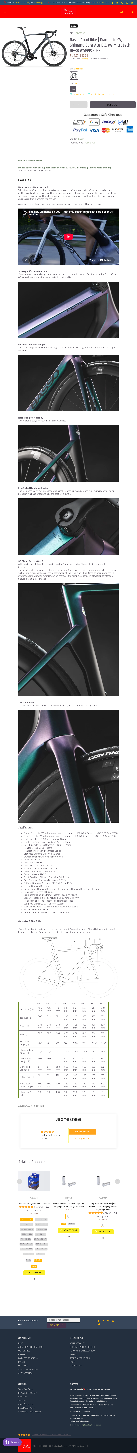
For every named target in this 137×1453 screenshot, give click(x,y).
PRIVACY (73, 1354)
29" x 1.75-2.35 (41, 1244)
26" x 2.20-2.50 (41, 1224)
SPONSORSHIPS (25, 1373)
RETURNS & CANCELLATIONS (83, 1351)
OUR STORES (24, 1351)
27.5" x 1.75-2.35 (26, 1244)
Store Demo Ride (25, 1404)
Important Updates (101, 2)
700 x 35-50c (26, 1239)
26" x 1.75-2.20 (26, 1224)
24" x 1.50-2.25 (41, 1249)
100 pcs (72, 1224)
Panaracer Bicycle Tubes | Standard (34, 1203)
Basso (81, 139)
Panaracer (34, 1198)
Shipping (84, 59)
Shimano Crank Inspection (29, 1412)
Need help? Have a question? (103, 94)
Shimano (68, 1198)
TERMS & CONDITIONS (80, 1358)
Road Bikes (89, 142)
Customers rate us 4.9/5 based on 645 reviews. (51, 1435)
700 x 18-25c (42, 1229)
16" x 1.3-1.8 (28, 1254)
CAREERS (22, 1354)
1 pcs (64, 1224)
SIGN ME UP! (56, 1325)
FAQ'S (72, 1362)
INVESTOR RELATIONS (28, 1358)
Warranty (22, 1400)
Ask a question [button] (82, 1138)
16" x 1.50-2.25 (26, 1249)
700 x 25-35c (27, 1234)
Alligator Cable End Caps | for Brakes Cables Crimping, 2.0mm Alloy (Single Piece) (103, 1206)
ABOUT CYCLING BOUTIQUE (30, 1347)
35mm (33, 1266)
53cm (73, 89)
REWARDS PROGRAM (27, 1393)
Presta (28, 1260)
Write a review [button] (82, 1132)
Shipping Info (79, 94)
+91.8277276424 (21, 2)
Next (117, 1181)
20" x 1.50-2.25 (26, 1219)
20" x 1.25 (40, 1254)
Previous (19, 1181)
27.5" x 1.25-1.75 (40, 1239)
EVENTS (21, 1362)
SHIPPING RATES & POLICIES (82, 1347)
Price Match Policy (26, 1408)
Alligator (103, 1198)
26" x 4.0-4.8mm (27, 1229)
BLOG (20, 1343)
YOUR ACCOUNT (77, 1343)
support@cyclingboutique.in (88, 1425)
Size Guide (22, 1397)
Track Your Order (25, 1389)
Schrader (37, 1260)
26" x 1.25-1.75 (41, 1219)
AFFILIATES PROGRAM (28, 1369)
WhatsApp (39, 2)
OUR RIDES (23, 1366)
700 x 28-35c (40, 1234)
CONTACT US (76, 1366)
